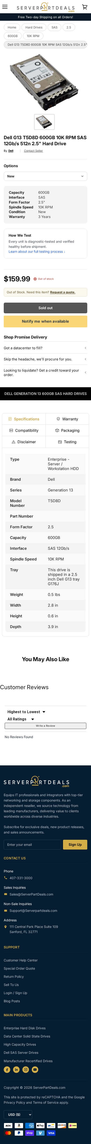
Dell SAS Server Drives (21, 1052)
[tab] (24, 419)
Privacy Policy (15, 1102)
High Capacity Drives (20, 1044)
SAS (54, 27)
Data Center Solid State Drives (27, 1036)
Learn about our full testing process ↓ (37, 251)
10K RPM (33, 36)
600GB (13, 36)
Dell (10, 150)
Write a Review (45, 725)
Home (12, 27)
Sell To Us (11, 985)
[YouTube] (35, 1069)
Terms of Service (46, 1102)
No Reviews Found (19, 737)
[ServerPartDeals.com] (39, 781)
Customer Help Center (21, 960)
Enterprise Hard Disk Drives (25, 1028)
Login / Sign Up (15, 993)
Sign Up (75, 844)
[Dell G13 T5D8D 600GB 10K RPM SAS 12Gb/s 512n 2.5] (44, 121)
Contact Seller (33, 150)
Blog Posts (12, 1001)
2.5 (68, 27)
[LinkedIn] (16, 1069)
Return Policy (14, 976)
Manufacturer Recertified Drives (28, 1061)
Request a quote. (62, 292)
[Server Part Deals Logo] (45, 6)
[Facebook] (7, 1069)
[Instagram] (25, 1069)
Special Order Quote (19, 968)
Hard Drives (33, 27)
